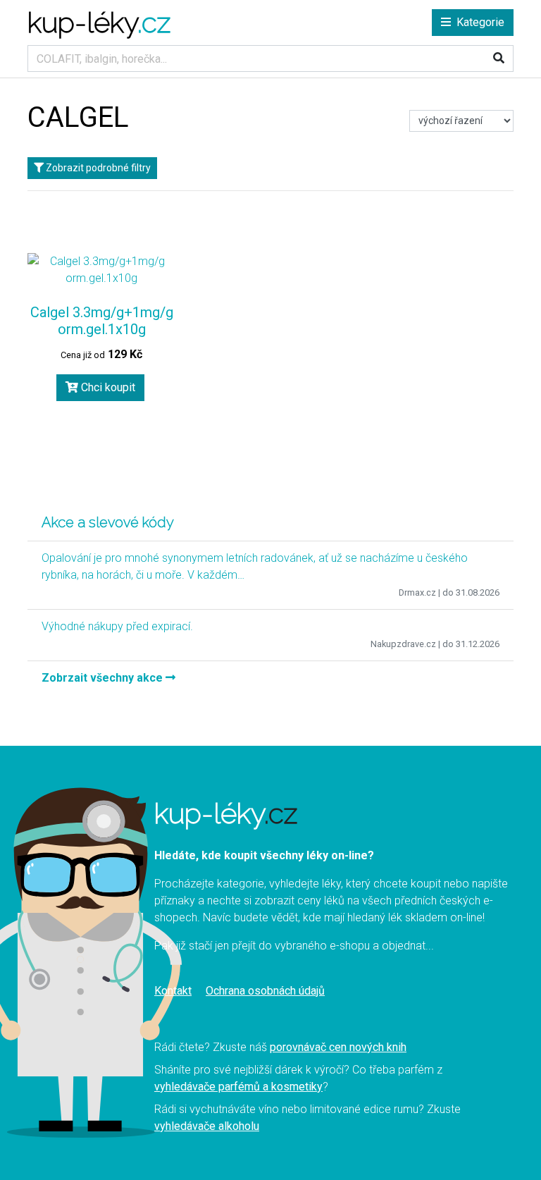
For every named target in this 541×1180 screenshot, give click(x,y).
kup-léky (98, 22)
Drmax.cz (417, 592)
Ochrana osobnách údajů (265, 990)
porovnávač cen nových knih (338, 1047)
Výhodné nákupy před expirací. (117, 626)
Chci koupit (106, 387)
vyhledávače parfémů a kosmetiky (238, 1086)
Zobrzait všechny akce (104, 677)
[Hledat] (499, 58)
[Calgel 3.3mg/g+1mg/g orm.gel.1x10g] (101, 270)
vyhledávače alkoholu (206, 1126)
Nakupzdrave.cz (403, 644)
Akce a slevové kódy (108, 522)
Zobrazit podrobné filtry (97, 167)
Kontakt (173, 990)
